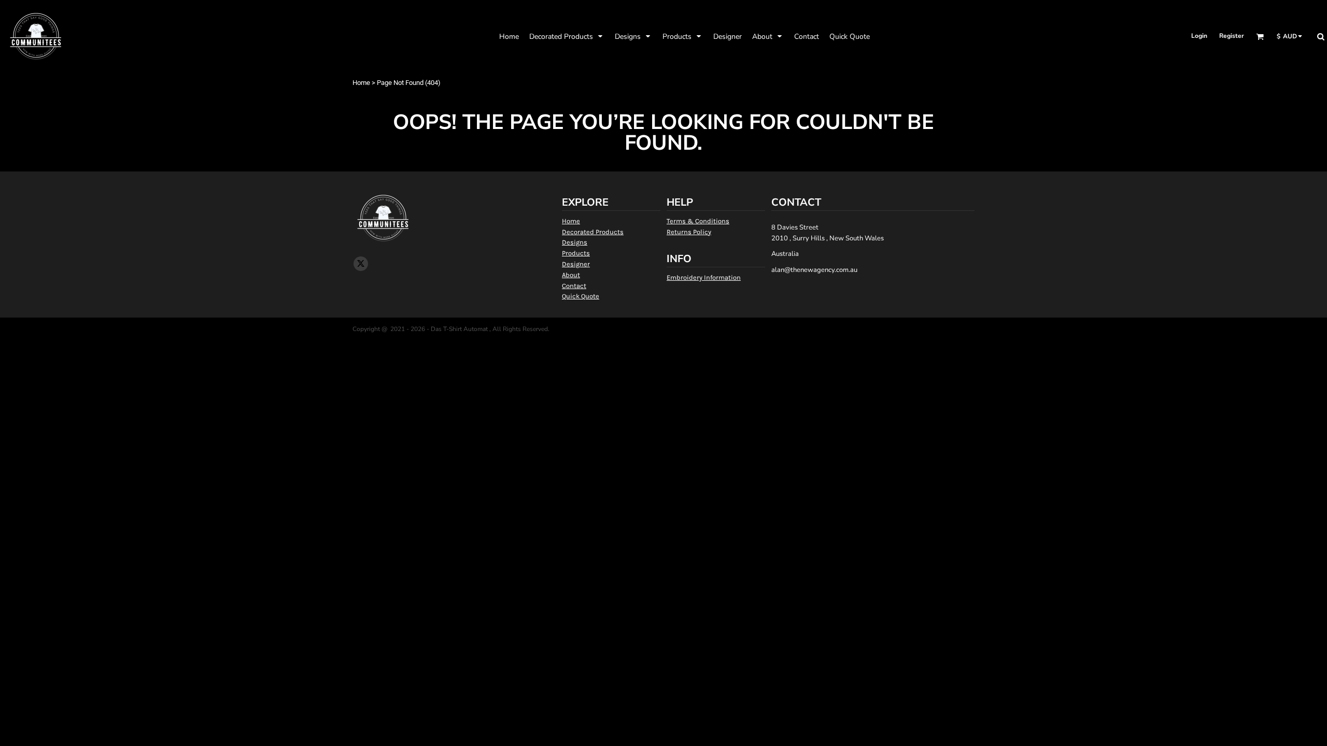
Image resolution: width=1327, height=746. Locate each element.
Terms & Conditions (698, 221)
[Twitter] (361, 263)
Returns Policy (689, 232)
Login (1199, 36)
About (571, 275)
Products (576, 253)
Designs (574, 242)
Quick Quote (580, 296)
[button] (567, 36)
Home (361, 83)
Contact (574, 286)
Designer (576, 264)
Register (1231, 36)
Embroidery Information (704, 277)
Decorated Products (593, 232)
